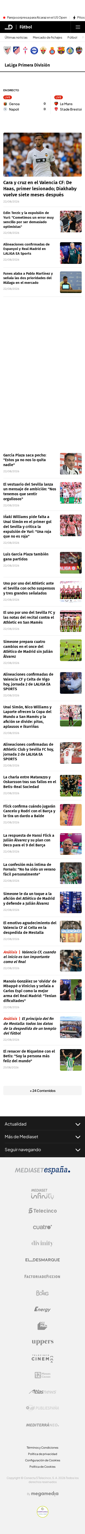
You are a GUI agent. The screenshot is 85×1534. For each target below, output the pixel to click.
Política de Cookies (42, 1466)
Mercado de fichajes (47, 37)
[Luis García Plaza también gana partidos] (71, 563)
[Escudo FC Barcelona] (61, 51)
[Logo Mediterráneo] (42, 1425)
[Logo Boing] (42, 1293)
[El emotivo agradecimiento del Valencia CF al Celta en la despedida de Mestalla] (71, 931)
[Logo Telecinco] (42, 1211)
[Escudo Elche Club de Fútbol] (43, 51)
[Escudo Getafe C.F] (70, 51)
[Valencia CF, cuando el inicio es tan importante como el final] (71, 960)
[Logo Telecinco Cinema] (42, 1358)
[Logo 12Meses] (43, 1375)
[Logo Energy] (42, 1309)
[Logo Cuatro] (42, 1227)
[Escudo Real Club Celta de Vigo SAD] (25, 51)
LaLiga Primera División (27, 65)
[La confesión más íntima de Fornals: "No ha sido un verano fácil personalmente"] (71, 873)
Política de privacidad (42, 1454)
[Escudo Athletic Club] (7, 51)
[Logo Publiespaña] (42, 1408)
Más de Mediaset (21, 1136)
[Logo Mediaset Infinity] (42, 1194)
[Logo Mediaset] (42, 1172)
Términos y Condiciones (42, 1447)
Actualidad (15, 1123)
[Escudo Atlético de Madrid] (16, 51)
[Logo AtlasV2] (42, 1391)
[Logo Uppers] (42, 1342)
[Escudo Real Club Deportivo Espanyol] (52, 51)
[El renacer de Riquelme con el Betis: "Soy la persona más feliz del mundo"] (71, 1060)
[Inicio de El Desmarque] (9, 27)
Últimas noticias (16, 37)
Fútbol (26, 27)
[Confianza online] (42, 1516)
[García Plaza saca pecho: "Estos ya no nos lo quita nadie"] (71, 464)
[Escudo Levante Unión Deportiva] (79, 51)
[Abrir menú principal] (78, 27)
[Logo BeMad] (42, 1326)
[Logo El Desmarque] (43, 1259)
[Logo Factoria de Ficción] (42, 1276)
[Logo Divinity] (42, 1243)
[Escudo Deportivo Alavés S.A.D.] (34, 51)
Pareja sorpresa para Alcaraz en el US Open (37, 18)
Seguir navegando (23, 1149)
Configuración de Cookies (42, 1460)
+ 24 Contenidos (42, 1090)
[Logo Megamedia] (44, 1494)
